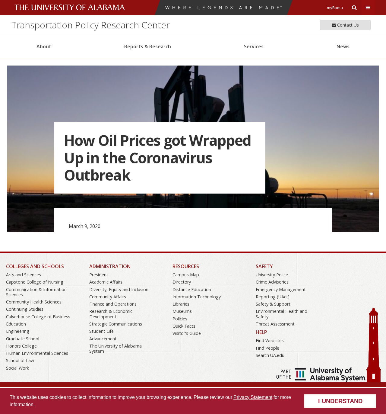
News (343, 46)
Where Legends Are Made (223, 7)
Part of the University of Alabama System (321, 374)
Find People (267, 348)
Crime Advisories (272, 282)
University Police (272, 275)
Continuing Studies (24, 309)
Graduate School (22, 339)
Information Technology (196, 297)
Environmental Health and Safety (281, 313)
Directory (181, 282)
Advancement (103, 339)
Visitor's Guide (186, 333)
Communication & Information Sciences (36, 292)
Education (16, 324)
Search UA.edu (270, 355)
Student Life (101, 331)
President (98, 275)
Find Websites (270, 340)
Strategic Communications (115, 324)
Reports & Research (147, 46)
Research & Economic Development (110, 313)
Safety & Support (273, 304)
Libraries (180, 304)
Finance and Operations (113, 304)
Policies (179, 319)
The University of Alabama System (115, 348)
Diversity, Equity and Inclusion (118, 289)
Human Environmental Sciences (37, 353)
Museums (182, 311)
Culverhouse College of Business (38, 316)
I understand (340, 401)
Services (254, 46)
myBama (335, 7)
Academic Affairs (105, 282)
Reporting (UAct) (273, 297)
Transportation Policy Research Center (90, 25)
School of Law (20, 360)
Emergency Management (281, 289)
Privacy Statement (252, 397)
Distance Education (191, 289)
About (43, 46)
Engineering (17, 331)
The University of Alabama (69, 7)
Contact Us (347, 25)
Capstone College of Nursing (34, 282)
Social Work (17, 368)
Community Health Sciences (34, 302)
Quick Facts (183, 326)
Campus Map (185, 275)
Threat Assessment (275, 324)
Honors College (21, 346)
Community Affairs (107, 297)
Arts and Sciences (23, 275)
